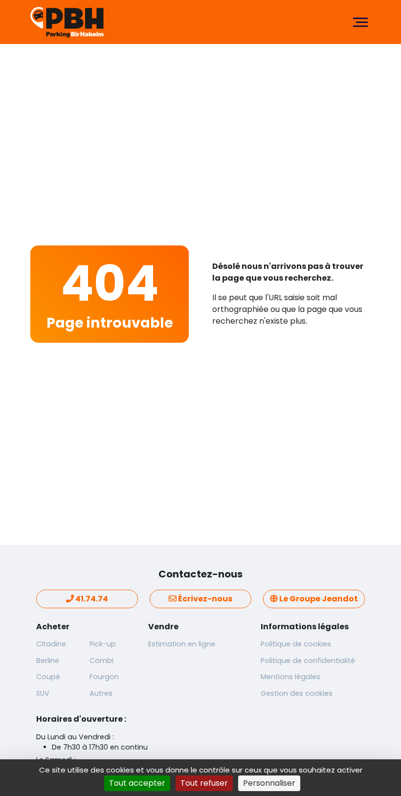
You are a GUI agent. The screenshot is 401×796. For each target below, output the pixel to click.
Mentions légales (290, 677)
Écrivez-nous (204, 598)
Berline (47, 660)
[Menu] (360, 22)
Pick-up (102, 644)
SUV (42, 693)
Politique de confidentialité (308, 660)
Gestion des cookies (297, 693)
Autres (100, 693)
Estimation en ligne (181, 644)
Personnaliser (269, 783)
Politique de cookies (296, 644)
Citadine (51, 644)
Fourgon (104, 677)
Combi (101, 660)
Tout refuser (204, 783)
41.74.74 (91, 598)
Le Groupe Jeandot (318, 598)
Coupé (48, 677)
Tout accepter (137, 783)
